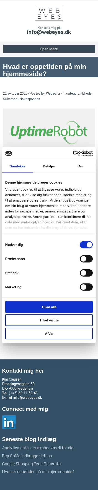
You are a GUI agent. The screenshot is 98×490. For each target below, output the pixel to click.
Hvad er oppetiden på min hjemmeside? (38, 471)
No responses (30, 99)
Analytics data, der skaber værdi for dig (37, 447)
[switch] (86, 258)
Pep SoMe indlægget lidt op (27, 455)
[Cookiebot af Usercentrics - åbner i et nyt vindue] (73, 154)
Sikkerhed (10, 99)
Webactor (53, 93)
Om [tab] (80, 166)
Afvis (49, 333)
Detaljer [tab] (49, 166)
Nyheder (87, 93)
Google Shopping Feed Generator (32, 463)
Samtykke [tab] (18, 166)
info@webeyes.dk (49, 32)
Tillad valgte (49, 320)
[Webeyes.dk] (49, 13)
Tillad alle (49, 307)
